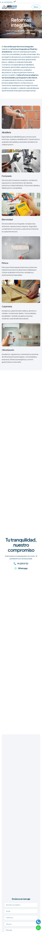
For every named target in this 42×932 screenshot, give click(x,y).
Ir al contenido (6, 2)
